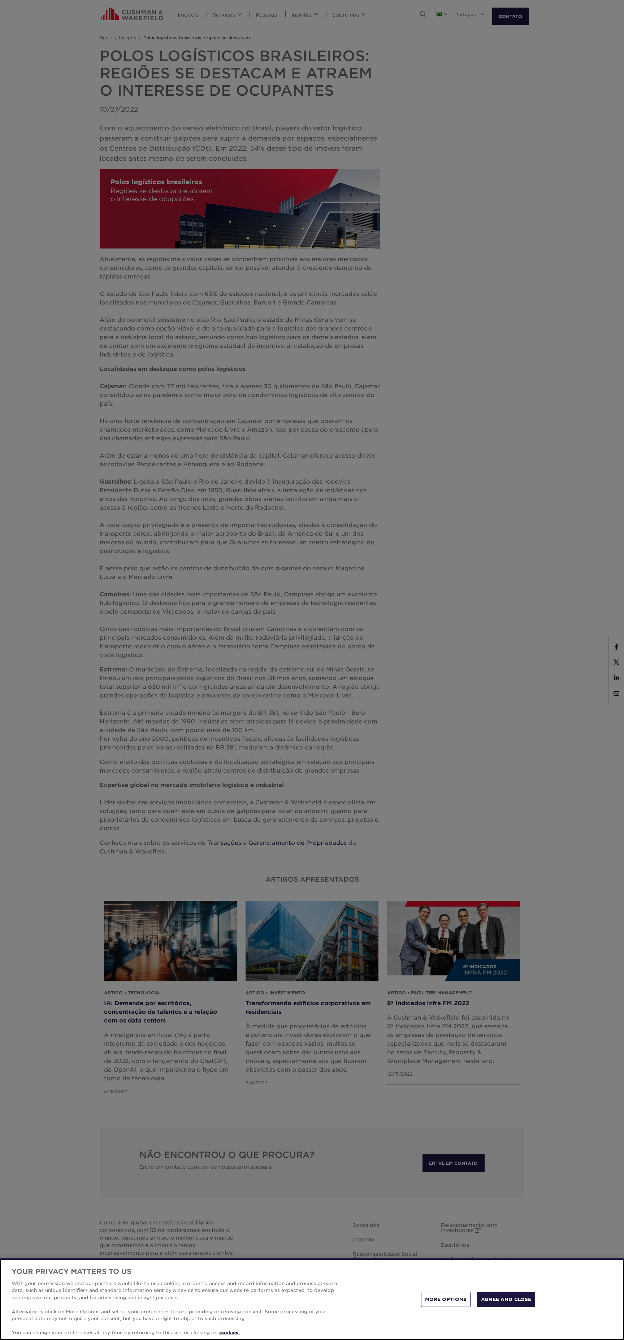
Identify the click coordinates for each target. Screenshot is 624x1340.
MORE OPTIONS (446, 1299)
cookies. (229, 1332)
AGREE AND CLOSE (506, 1299)
